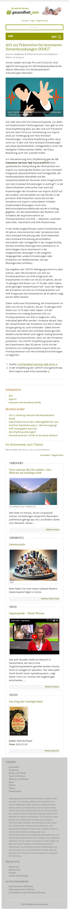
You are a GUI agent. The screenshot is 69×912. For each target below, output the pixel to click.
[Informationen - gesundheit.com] (34, 10)
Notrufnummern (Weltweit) (21, 886)
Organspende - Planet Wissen (26, 613)
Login (32, 20)
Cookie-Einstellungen (18, 876)
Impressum (14, 867)
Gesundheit (14, 767)
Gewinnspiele (17, 544)
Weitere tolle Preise (50, 598)
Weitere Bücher (52, 750)
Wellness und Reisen (18, 779)
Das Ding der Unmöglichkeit (26, 701)
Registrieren (57, 455)
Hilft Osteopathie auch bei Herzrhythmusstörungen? (23, 430)
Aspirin (13, 399)
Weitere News (52, 529)
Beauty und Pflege (17, 773)
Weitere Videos (52, 686)
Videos (12, 788)
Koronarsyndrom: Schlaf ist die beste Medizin (33, 435)
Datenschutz (15, 870)
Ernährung (13, 770)
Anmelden (45, 455)
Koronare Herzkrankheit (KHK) (25, 402)
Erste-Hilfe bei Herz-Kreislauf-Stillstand (27, 892)
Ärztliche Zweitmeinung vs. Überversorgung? (33, 425)
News (11, 782)
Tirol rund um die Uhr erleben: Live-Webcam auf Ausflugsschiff (30, 471)
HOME (10, 36)
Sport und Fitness (17, 776)
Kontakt (25, 20)
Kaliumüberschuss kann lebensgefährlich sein (34, 421)
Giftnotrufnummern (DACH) (21, 889)
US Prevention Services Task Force (36, 364)
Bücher (12, 785)
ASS (11, 395)
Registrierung (42, 20)
